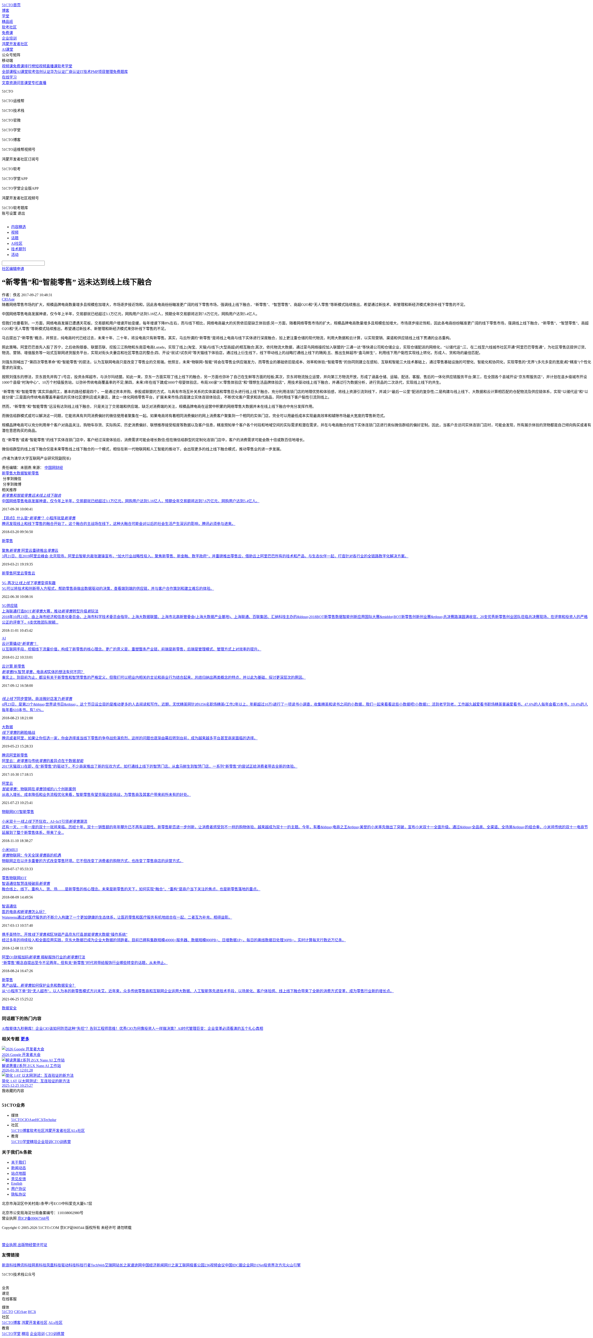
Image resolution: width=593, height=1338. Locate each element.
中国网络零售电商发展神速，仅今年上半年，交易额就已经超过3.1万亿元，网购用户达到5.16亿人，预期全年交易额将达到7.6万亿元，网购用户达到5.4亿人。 (130, 501)
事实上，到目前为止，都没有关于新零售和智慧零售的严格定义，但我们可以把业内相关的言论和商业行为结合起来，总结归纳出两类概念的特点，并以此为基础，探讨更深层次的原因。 (154, 677)
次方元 (280, 1265)
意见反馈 (18, 1179)
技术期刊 (18, 249)
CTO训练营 (61, 1142)
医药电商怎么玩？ (24, 912)
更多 (25, 1038)
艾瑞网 (110, 1265)
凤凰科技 (53, 1265)
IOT (16, 812)
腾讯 (5, 755)
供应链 (12, 606)
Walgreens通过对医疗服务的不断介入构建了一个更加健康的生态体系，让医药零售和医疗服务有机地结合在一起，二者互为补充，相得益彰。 (117, 917)
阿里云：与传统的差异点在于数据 (42, 761)
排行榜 (29, 66)
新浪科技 (9, 1265)
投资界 (269, 1265)
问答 (20, 83)
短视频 (40, 66)
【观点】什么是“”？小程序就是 (39, 518)
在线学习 (9, 77)
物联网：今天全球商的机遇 (31, 855)
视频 (15, 232)
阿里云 (18, 573)
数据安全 (9, 1008)
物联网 (7, 812)
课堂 (28, 83)
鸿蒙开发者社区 (15, 44)
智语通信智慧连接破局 (26, 884)
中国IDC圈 (234, 1265)
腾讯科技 (24, 1265)
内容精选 (18, 227)
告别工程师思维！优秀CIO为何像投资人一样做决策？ (134, 1028)
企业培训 (9, 38)
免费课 (7, 33)
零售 (5, 878)
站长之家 (123, 1265)
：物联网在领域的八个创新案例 (39, 789)
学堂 (5, 16)
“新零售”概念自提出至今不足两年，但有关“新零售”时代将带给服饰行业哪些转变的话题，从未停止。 (85, 963)
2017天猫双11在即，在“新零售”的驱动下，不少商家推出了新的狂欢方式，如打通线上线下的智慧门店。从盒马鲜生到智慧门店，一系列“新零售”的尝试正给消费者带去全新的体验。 (149, 766)
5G (4, 606)
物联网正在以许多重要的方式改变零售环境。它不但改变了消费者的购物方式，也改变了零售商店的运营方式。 (92, 861)
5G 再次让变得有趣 (29, 583)
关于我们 (18, 1162)
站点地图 (18, 1173)
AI (4, 638)
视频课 (7, 66)
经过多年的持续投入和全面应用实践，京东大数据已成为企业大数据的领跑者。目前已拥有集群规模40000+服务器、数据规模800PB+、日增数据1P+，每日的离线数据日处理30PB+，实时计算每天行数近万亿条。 (174, 940)
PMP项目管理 (102, 72)
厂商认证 (72, 72)
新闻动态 (18, 1168)
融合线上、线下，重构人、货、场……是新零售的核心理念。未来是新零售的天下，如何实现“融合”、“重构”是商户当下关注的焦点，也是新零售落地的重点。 (131, 889)
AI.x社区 (78, 1131)
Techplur (49, 1120)
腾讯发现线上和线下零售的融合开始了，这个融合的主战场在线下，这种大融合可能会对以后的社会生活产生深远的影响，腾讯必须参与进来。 (118, 524)
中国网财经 (53, 468)
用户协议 (18, 1189)
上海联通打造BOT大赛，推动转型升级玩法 (50, 611)
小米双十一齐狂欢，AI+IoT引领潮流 (44, 821)
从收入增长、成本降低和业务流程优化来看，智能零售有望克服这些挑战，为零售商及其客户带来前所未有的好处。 (96, 795)
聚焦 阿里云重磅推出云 (30, 551)
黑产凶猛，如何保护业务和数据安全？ (39, 985)
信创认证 (42, 72)
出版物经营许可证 (32, 1245)
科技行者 (83, 1265)
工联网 (184, 1265)
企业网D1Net (253, 1265)
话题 (15, 238)
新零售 (7, 473)
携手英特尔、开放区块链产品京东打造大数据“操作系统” (64, 934)
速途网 (136, 1265)
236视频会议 (215, 1265)
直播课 (51, 66)
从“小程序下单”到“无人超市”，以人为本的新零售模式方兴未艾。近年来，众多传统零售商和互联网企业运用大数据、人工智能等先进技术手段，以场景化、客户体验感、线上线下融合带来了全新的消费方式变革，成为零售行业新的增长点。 (198, 991)
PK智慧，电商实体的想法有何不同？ (43, 672)
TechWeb (98, 1265)
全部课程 (9, 72)
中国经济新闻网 (155, 1265)
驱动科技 (68, 1265)
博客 (5, 11)
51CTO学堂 (20, 1142)
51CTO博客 (20, 1131)
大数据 (18, 473)
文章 (5, 83)
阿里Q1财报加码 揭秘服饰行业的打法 (43, 957)
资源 (13, 83)
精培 (33, 1142)
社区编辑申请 (13, 269)
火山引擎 (293, 1265)
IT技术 (85, 72)
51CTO (16, 1120)
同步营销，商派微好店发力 (37, 699)
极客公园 (197, 1265)
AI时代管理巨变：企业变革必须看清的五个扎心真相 (220, 1028)
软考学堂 (64, 66)
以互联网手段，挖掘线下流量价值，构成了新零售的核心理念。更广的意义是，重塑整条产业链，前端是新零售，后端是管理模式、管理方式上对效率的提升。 (131, 649)
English (16, 1183)
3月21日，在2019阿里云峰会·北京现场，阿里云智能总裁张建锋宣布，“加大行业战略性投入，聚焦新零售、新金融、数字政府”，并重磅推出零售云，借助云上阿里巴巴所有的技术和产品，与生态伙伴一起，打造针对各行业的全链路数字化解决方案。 (205, 556)
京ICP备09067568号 (33, 1218)
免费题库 (120, 72)
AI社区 (16, 243)
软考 (31, 72)
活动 (15, 255)
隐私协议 (18, 1194)
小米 (5, 850)
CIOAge (28, 1120)
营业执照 (10, 1245)
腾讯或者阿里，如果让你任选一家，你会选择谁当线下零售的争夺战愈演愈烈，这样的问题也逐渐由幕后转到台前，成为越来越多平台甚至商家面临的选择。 (130, 738)
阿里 (13, 755)
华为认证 (57, 72)
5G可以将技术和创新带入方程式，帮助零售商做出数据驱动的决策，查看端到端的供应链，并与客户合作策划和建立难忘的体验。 (108, 588)
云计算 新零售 (13, 666)
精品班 (7, 22)
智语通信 (9, 906)
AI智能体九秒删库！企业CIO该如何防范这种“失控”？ (46, 1028)
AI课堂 (7, 49)
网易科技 (39, 1265)
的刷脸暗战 (18, 733)
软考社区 (9, 27)
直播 (42, 83)
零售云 (29, 573)
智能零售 (31, 473)
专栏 (35, 83)
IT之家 (173, 1265)
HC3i (39, 1120)
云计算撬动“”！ (20, 644)
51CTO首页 (11, 5)
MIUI (13, 850)
